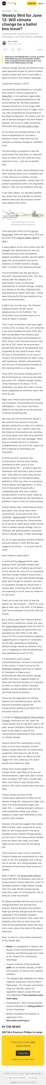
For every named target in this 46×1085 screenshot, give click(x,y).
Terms (27, 1073)
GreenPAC (7, 96)
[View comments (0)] (13, 49)
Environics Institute (11, 669)
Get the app (33, 1078)
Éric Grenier (12, 41)
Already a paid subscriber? (23, 1059)
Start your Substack (18, 1078)
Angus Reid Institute (16, 626)
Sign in (41, 3)
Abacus (22, 561)
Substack (13, 1082)
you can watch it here (28, 126)
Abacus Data (19, 517)
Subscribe (32, 3)
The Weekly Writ (10, 11)
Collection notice (36, 1073)
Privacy (21, 1073)
